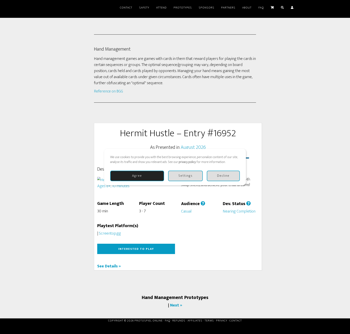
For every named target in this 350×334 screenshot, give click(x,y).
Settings (185, 176)
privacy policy (187, 162)
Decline (223, 176)
